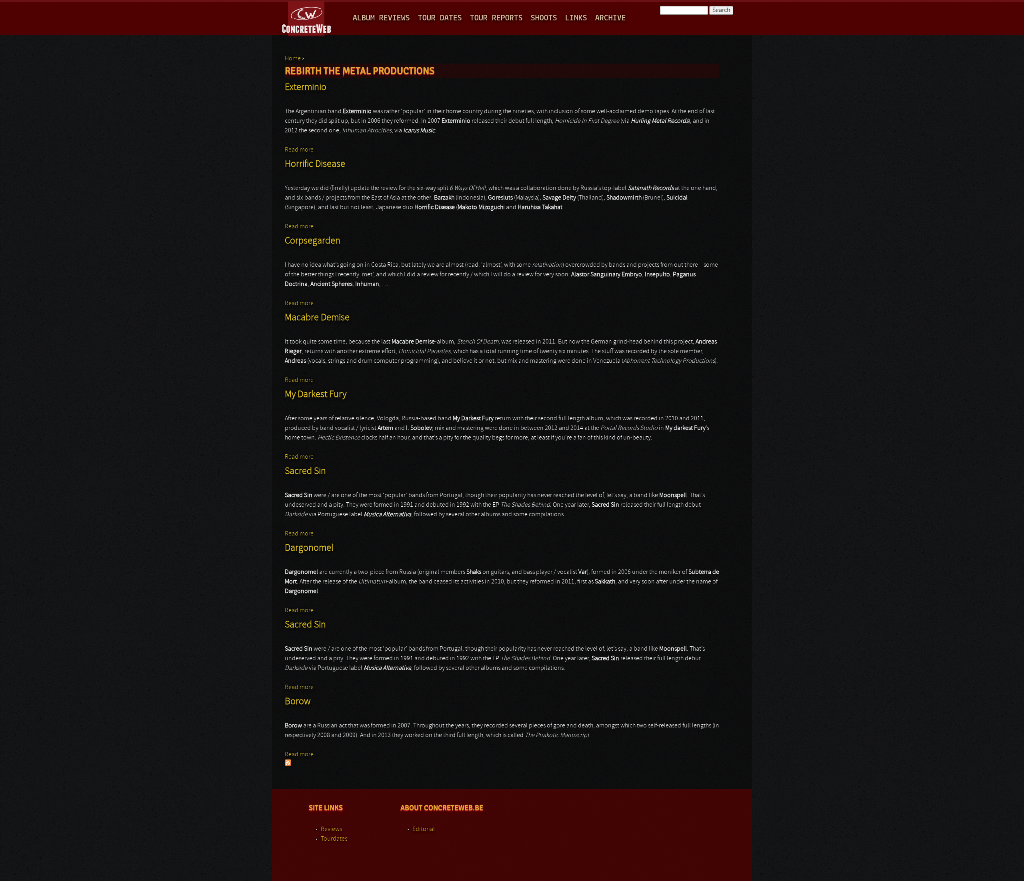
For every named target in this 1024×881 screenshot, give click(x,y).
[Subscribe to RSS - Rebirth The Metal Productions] (288, 764)
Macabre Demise (317, 318)
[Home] (307, 18)
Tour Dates (440, 18)
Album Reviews (381, 18)
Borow (297, 702)
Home (293, 59)
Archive (610, 18)
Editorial (423, 829)
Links (576, 18)
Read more (299, 150)
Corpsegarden (312, 241)
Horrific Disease (315, 164)
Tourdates (334, 839)
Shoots (544, 18)
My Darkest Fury (315, 395)
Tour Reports (496, 18)
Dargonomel (309, 548)
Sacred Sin (305, 471)
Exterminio (305, 87)
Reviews (331, 829)
